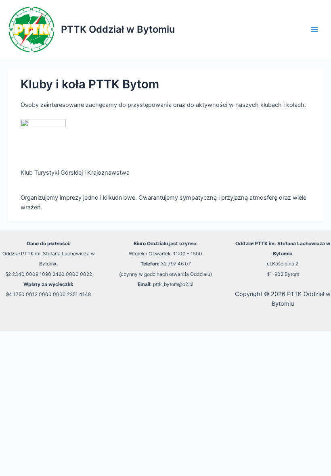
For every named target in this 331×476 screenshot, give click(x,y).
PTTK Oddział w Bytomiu (118, 29)
